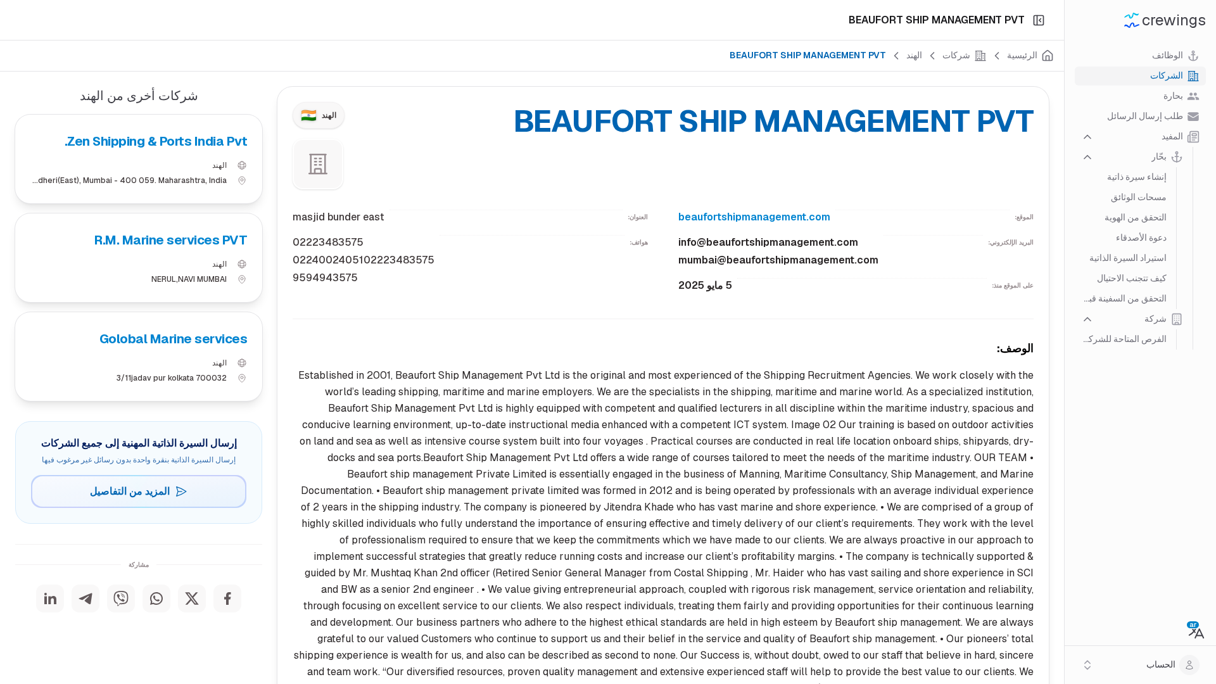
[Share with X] (192, 598)
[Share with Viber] (121, 598)
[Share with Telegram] (85, 598)
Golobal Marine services (173, 339)
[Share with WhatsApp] (156, 598)
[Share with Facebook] (227, 598)
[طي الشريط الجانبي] (1039, 20)
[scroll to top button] (1195, 620)
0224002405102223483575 (363, 260)
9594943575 (325, 277)
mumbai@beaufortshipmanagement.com (778, 260)
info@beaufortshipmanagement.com (768, 242)
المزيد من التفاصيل (130, 491)
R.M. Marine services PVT (170, 240)
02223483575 (328, 242)
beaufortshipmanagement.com (754, 217)
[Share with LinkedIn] (50, 598)
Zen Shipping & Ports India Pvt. (156, 141)
